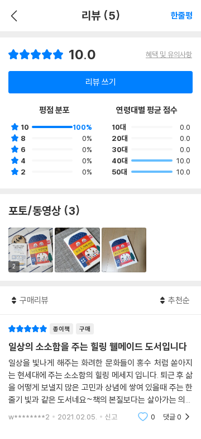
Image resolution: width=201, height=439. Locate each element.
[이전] (12, 16)
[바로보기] (77, 250)
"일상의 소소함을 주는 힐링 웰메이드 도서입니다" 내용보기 (100, 373)
